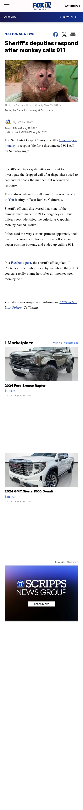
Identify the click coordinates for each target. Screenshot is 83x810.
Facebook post (21, 262)
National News (20, 34)
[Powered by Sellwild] (72, 562)
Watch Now (72, 6)
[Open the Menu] (6, 6)
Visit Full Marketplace (65, 343)
